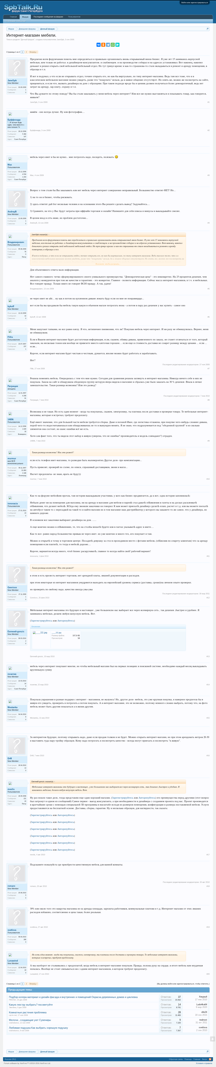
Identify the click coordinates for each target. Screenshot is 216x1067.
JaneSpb (60, 39)
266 (25, 939)
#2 (209, 130)
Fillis (10, 337)
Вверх (204, 1059)
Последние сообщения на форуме (48, 17)
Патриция (13, 386)
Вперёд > (33, 52)
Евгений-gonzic (16, 631)
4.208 (24, 396)
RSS (210, 1059)
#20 (208, 974)
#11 (208, 556)
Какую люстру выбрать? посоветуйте (31, 1004)
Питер (24, 257)
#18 (208, 886)
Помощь (188, 1059)
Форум (25, 17)
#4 (209, 223)
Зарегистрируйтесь (41, 620)
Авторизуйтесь (65, 620)
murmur (12, 458)
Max (10, 164)
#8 (209, 400)
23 (25, 513)
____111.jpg (56, 633)
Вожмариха (22, 434)
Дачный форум (27, 39)
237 (25, 346)
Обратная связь (176, 1059)
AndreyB (12, 211)
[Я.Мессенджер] (117, 45)
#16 (208, 755)
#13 (208, 656)
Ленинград (22, 475)
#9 (209, 441)
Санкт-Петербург (20, 139)
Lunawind (13, 960)
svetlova (12, 930)
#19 (208, 927)
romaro (11, 886)
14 (25, 316)
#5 (209, 289)
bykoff (11, 306)
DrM (10, 758)
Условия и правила (204, 1063)
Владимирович (16, 242)
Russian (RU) (10, 1059)
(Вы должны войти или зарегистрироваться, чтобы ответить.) (183, 984)
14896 (11, 419)
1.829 (24, 429)
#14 (208, 685)
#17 (208, 855)
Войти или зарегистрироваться (194, 3)
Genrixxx (12, 587)
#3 (209, 175)
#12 (208, 598)
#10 (208, 479)
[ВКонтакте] (99, 45)
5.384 (24, 134)
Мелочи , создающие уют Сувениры (30, 1020)
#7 (209, 369)
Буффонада (14, 120)
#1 (209, 102)
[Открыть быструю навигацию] (207, 29)
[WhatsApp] (113, 45)
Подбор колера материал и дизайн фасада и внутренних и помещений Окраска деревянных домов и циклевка (73, 997)
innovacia (13, 503)
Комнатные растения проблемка (27, 1012)
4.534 (24, 174)
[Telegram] (108, 45)
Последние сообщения (16, 21)
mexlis (11, 789)
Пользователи (74, 17)
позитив (12, 674)
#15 (208, 718)
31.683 (23, 470)
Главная (13, 17)
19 (25, 970)
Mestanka (12, 707)
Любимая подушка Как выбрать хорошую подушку (38, 1027)
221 (25, 798)
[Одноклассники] (103, 45)
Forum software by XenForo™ (27, 1063)
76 (25, 252)
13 (25, 768)
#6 (209, 317)
